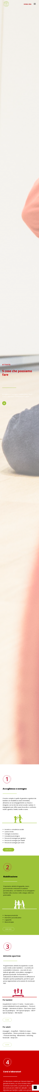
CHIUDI (35, 7)
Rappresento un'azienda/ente (16, 60)
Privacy (6, 63)
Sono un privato (11, 57)
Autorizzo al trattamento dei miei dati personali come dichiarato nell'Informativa (19, 67)
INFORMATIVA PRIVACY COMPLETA (17, 78)
